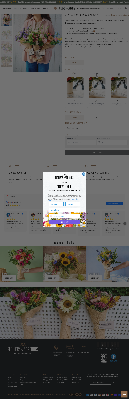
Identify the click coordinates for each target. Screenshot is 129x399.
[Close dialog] (83, 174)
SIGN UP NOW (64, 222)
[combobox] (52, 216)
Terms (49, 200)
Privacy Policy (74, 199)
